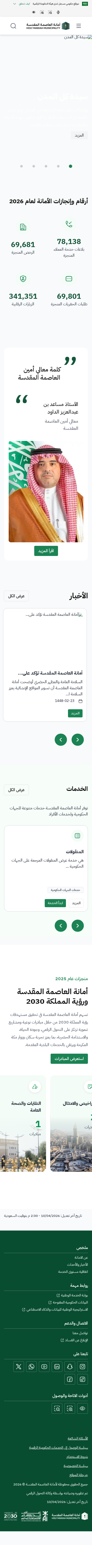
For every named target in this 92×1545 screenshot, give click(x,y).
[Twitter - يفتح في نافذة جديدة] (18, 1366)
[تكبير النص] (69, 1408)
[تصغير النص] (57, 1408)
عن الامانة (81, 1257)
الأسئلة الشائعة (78, 1438)
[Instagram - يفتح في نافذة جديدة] (82, 1366)
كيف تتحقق (24, 4)
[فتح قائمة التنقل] (79, 26)
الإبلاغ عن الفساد (76, 1340)
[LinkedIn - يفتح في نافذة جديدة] (57, 1366)
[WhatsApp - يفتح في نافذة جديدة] (31, 1366)
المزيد (79, 135)
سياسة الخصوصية (76, 1465)
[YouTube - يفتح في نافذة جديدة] (44, 1366)
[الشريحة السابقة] (61, 926)
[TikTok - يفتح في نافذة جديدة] (82, 1379)
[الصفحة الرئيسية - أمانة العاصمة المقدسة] (48, 25)
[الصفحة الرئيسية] (70, 1516)
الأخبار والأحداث (77, 1264)
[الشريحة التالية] (78, 926)
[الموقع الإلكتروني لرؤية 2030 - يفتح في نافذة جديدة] (10, 1516)
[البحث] (13, 26)
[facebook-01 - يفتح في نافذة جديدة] (69, 1379)
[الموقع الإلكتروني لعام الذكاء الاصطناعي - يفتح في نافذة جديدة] (34, 1516)
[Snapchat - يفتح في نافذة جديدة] (69, 1366)
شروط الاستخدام (77, 1456)
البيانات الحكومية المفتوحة (70, 1302)
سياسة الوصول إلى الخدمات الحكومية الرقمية (58, 1447)
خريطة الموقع (79, 1475)
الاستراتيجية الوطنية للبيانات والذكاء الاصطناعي (57, 1309)
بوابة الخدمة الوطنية (74, 1295)
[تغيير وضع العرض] (82, 1408)
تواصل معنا (80, 1333)
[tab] (70, 166)
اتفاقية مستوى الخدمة (73, 1271)
